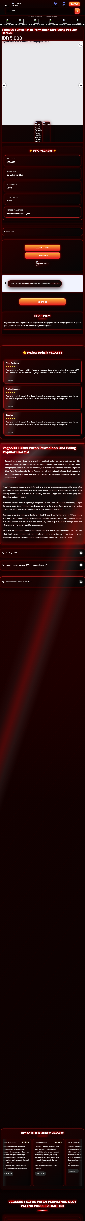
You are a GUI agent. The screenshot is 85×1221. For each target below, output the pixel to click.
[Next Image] (81, 85)
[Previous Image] (4, 85)
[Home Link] (18, 4)
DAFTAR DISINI (42, 248)
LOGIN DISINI (42, 255)
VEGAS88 (42, 302)
